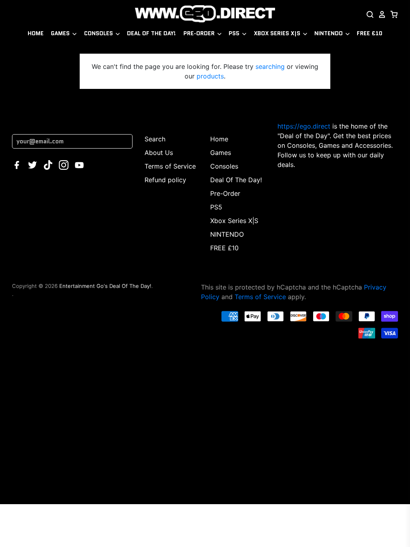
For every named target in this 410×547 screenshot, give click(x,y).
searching (270, 66)
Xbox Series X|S (278, 33)
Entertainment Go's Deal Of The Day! (105, 286)
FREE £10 (369, 33)
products (210, 76)
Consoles (99, 33)
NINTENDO (329, 33)
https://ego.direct (303, 126)
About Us (159, 153)
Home (36, 33)
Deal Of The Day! (151, 33)
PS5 (235, 33)
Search (155, 139)
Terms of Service (170, 166)
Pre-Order (199, 33)
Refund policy (165, 180)
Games (61, 33)
